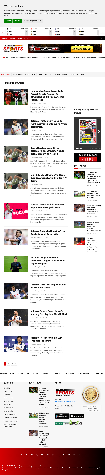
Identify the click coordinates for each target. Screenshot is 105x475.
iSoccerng (69, 373)
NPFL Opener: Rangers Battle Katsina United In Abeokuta (93, 194)
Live (83, 57)
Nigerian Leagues (38, 57)
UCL (46, 74)
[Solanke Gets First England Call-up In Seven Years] (16, 291)
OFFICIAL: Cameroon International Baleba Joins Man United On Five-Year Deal (93, 244)
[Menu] (6, 57)
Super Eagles (18, 74)
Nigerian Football (23, 57)
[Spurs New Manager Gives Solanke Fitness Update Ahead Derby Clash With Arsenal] (16, 154)
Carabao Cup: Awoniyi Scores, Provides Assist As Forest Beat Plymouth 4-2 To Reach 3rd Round (94, 177)
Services (12, 38)
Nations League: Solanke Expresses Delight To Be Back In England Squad (47, 260)
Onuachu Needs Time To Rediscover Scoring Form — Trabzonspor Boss (94, 226)
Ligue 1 (83, 74)
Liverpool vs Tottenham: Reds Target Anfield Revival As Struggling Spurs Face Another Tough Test (47, 95)
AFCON (40, 74)
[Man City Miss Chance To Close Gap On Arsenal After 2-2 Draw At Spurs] (16, 181)
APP (25, 38)
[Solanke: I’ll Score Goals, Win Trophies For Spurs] (16, 344)
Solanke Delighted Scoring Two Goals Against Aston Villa (47, 233)
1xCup (27, 74)
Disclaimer (7, 404)
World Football (53, 57)
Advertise (7, 395)
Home (13, 57)
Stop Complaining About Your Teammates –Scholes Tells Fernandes (94, 210)
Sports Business (85, 373)
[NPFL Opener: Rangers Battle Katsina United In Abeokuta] (79, 193)
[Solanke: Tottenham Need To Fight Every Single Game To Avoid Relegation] (16, 127)
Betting (4, 38)
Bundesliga (74, 74)
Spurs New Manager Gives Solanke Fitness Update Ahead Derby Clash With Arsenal (47, 151)
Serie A (64, 74)
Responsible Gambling (11, 421)
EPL (51, 74)
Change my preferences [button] (32, 21)
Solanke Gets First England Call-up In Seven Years (48, 286)
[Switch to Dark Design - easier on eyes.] (99, 38)
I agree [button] (8, 21)
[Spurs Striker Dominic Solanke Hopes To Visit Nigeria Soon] (16, 211)
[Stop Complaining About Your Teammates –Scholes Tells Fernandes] (79, 208)
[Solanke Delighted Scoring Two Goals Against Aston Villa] (16, 237)
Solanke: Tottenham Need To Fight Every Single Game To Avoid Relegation (48, 124)
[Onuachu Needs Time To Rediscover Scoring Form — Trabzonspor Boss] (79, 224)
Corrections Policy (10, 414)
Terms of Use (8, 398)
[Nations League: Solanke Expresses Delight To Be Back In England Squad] (16, 264)
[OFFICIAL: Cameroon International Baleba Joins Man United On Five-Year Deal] (79, 241)
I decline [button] (17, 21)
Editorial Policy (9, 411)
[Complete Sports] (13, 48)
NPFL (33, 74)
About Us (7, 388)
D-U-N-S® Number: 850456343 (10, 425)
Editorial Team (9, 401)
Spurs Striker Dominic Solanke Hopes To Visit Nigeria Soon (47, 206)
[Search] (101, 38)
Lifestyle (57, 373)
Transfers (65, 57)
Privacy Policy (8, 408)
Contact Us (8, 391)
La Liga (57, 74)
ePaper (20, 38)
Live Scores (5, 75)
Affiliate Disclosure (10, 418)
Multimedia (91, 57)
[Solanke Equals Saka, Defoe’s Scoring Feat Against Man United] (16, 317)
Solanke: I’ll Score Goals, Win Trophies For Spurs (46, 339)
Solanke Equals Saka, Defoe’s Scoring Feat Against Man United (48, 313)
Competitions (74, 57)
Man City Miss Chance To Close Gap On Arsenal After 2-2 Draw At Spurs (48, 178)
